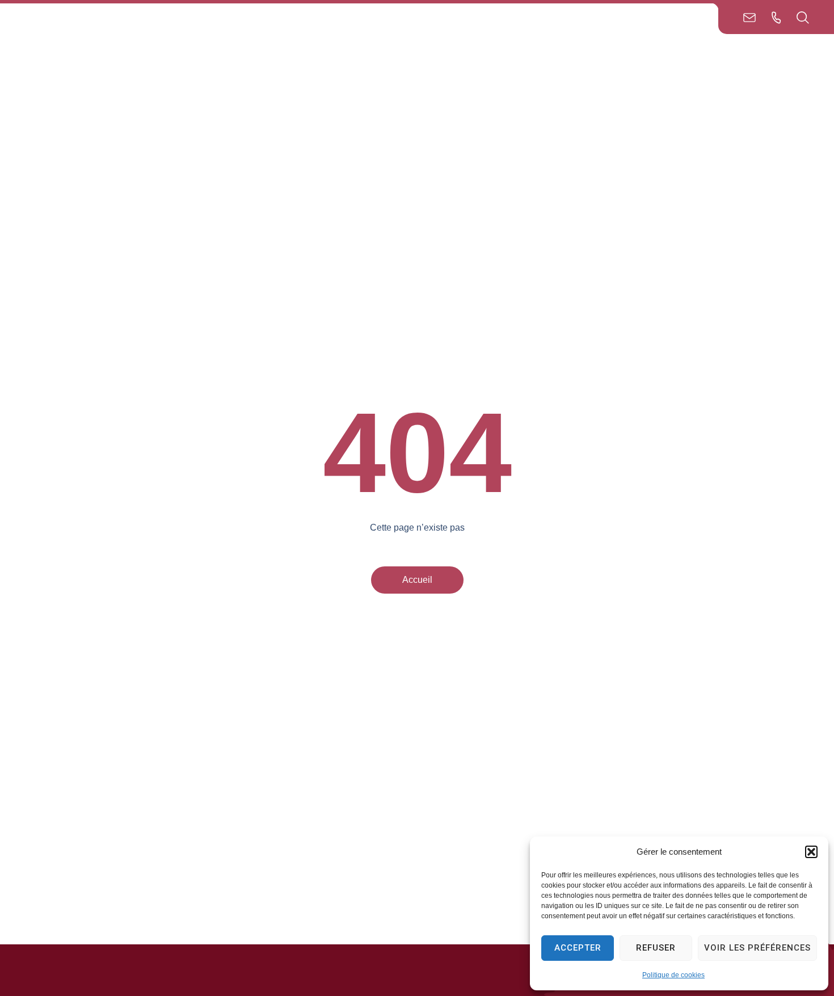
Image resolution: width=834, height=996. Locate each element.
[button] (811, 852)
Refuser (656, 948)
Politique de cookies (673, 975)
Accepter (577, 948)
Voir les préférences (757, 948)
